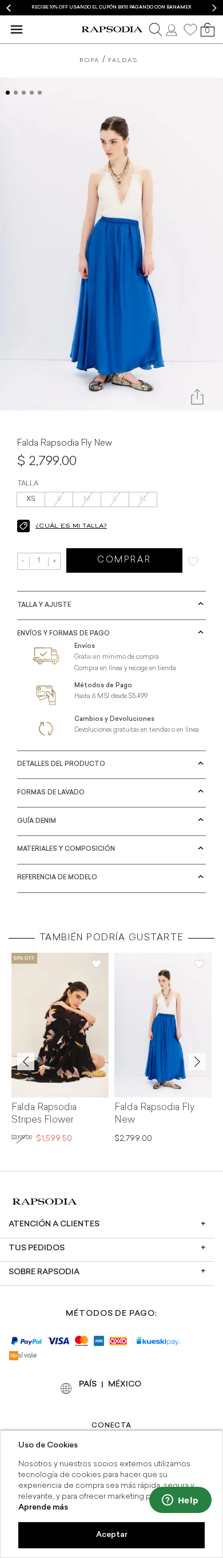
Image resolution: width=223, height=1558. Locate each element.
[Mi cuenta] (173, 29)
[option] (111, 7)
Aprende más (43, 1507)
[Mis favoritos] (190, 29)
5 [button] (40, 93)
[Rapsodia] (112, 29)
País (88, 1384)
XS (30, 499)
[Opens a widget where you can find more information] (180, 1501)
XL (143, 499)
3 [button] (24, 93)
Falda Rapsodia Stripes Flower (44, 1114)
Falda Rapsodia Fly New (154, 1114)
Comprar (124, 560)
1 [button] (8, 93)
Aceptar (112, 1535)
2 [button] (16, 93)
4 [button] (32, 93)
